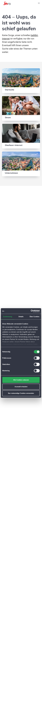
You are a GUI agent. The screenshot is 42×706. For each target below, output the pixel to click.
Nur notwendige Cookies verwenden (21, 393)
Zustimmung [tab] (7, 316)
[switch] (37, 358)
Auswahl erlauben (21, 386)
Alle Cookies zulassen (21, 380)
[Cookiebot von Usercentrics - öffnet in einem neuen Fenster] (31, 311)
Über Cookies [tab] (34, 316)
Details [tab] (21, 316)
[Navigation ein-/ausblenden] (38, 3)
